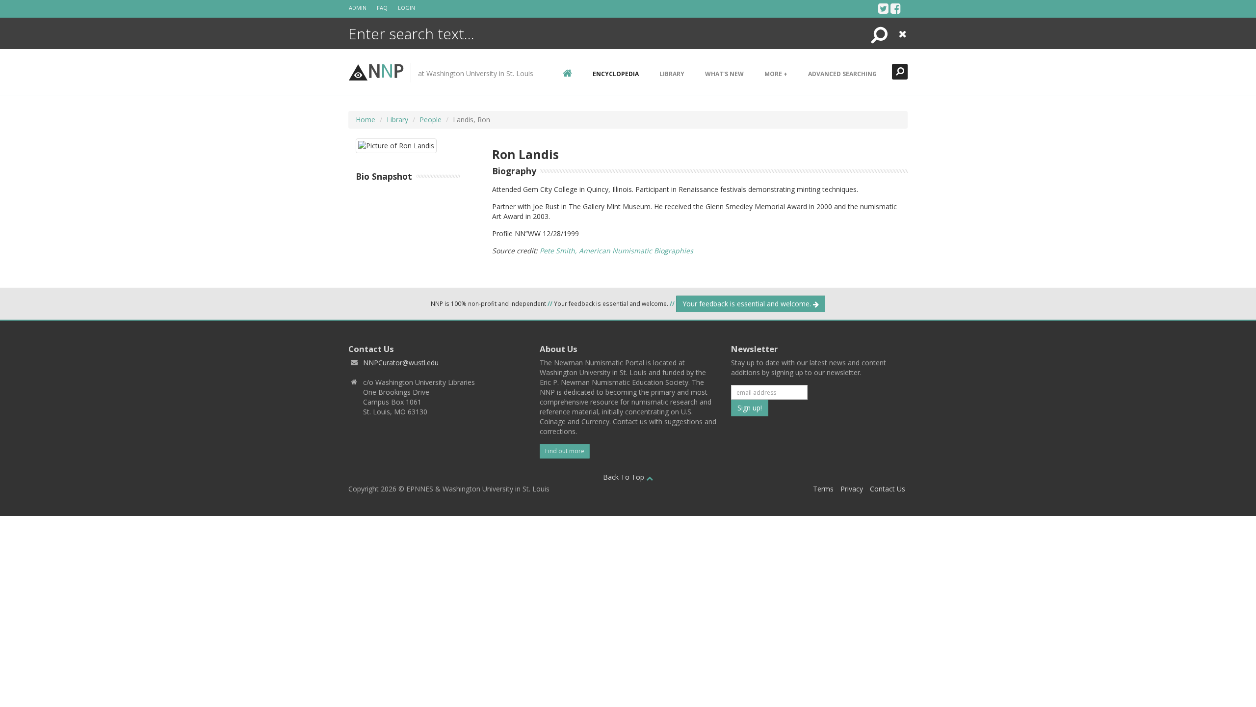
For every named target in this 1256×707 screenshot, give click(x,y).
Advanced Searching (842, 74)
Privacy (851, 488)
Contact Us (887, 488)
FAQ (382, 7)
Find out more (564, 451)
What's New (724, 74)
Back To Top (624, 477)
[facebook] (895, 8)
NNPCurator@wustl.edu (401, 362)
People (430, 119)
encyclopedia (616, 74)
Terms (823, 488)
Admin (357, 7)
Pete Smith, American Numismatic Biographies (616, 250)
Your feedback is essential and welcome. (747, 303)
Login (406, 7)
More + (775, 74)
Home (365, 119)
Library (671, 74)
